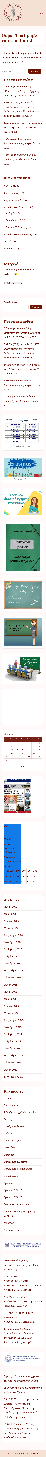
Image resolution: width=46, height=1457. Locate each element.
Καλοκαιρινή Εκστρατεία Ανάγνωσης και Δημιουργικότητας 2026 (22, 143)
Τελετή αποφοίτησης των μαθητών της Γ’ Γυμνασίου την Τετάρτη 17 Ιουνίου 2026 (23, 127)
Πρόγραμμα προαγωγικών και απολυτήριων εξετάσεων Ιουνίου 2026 (21, 159)
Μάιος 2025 (10, 999)
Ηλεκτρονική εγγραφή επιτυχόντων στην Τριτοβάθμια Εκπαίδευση (21, 1265)
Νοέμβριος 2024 (12, 1041)
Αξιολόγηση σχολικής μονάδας (20, 1112)
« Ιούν (22, 767)
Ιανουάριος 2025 (13, 1027)
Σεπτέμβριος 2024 (14, 1056)
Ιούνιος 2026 (10, 907)
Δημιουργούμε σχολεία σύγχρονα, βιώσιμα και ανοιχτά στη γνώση (21, 1378)
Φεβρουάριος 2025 (14, 1020)
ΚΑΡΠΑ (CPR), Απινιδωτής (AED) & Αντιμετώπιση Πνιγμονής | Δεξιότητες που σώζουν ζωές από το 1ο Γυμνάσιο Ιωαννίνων (22, 109)
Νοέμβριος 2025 (12, 956)
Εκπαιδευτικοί (13, 220)
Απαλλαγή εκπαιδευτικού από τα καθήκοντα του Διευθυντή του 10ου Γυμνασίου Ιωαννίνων (23, 1301)
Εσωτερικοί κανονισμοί (16, 1204)
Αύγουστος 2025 (13, 978)
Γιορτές (8, 241)
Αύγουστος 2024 (12, 1063)
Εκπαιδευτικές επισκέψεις (18, 234)
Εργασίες (9, 1183)
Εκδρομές (9, 249)
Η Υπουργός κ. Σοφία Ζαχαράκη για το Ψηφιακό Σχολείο (23, 1390)
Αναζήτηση (11, 302)
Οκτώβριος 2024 (12, 1048)
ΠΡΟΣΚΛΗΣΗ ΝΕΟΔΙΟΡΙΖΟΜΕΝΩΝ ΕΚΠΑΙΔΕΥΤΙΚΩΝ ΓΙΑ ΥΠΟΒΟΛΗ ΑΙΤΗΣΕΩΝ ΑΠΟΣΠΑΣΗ (22, 1283)
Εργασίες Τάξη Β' (13, 1190)
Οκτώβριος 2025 (13, 963)
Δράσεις (8, 186)
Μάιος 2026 (10, 914)
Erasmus (8, 1098)
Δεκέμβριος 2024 (13, 1034)
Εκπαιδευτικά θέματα (15, 207)
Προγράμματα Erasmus (23, 479)
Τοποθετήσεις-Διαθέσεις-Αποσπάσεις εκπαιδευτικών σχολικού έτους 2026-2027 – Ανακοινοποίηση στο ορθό (19, 1336)
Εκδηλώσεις (10, 1148)
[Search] (33, 13)
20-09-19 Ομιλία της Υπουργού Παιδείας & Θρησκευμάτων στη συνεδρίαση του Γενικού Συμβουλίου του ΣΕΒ (21, 1431)
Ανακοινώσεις (11, 193)
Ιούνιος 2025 (11, 992)
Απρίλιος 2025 (12, 1006)
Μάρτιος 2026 (11, 928)
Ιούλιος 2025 (10, 985)
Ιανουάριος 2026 (13, 942)
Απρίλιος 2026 (12, 921)
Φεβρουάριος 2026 (14, 935)
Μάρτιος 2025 (11, 1013)
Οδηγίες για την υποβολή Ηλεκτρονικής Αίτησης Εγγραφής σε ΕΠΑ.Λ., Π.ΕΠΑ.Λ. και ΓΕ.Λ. (22, 91)
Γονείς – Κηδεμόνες (16, 227)
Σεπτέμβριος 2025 (14, 971)
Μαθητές (10, 213)
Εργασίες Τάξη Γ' (13, 1197)
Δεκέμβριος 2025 (13, 949)
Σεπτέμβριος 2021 (13, 1077)
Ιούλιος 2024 (10, 1070)
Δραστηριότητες (13, 1141)
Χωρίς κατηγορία (13, 200)
